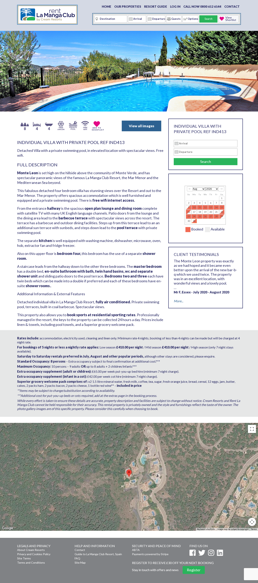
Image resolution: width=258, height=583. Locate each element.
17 (194, 212)
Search (208, 18)
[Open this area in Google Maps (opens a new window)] (7, 528)
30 (188, 221)
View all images (141, 126)
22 (222, 212)
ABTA (136, 550)
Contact (232, 6)
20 (210, 212)
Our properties (127, 6)
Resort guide (155, 6)
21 (216, 212)
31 (194, 221)
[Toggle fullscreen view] (252, 429)
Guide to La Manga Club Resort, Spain (98, 554)
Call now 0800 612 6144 (202, 6)
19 (205, 212)
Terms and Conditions (31, 562)
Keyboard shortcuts (206, 529)
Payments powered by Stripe (150, 554)
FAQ (77, 558)
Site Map (80, 562)
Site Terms (24, 558)
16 (188, 212)
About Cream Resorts (31, 550)
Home (106, 6)
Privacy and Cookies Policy (33, 554)
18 (200, 212)
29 (222, 216)
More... (178, 301)
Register (194, 570)
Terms (254, 529)
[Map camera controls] (252, 522)
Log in (175, 6)
